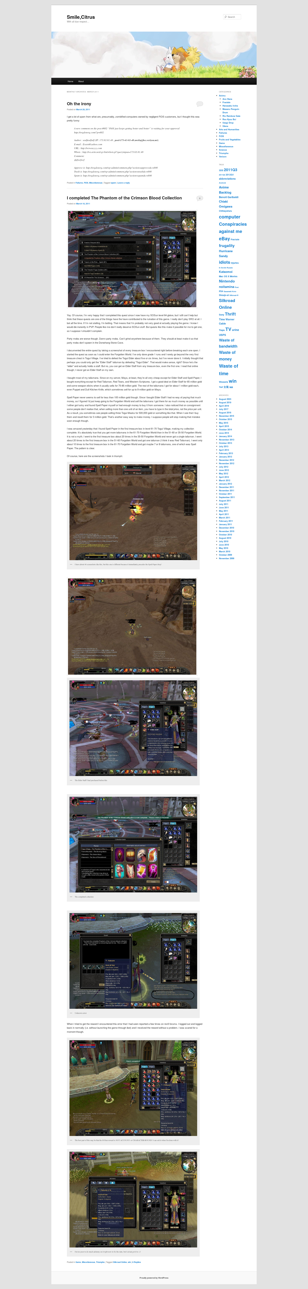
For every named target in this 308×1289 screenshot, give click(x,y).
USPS (222, 335)
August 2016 (225, 412)
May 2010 (223, 548)
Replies (136, 1262)
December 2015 (226, 415)
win (129, 1262)
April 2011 (224, 514)
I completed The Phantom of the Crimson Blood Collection (124, 198)
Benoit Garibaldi (228, 197)
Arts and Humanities (229, 129)
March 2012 (224, 480)
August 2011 (225, 500)
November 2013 (226, 439)
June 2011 (224, 507)
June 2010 (224, 544)
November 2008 (226, 558)
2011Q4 (222, 175)
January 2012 (225, 483)
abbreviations (227, 178)
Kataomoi (225, 271)
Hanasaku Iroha (230, 105)
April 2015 (224, 426)
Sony (221, 314)
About (81, 81)
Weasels (223, 381)
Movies (233, 276)
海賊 (231, 387)
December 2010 (226, 527)
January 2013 (225, 456)
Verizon (223, 156)
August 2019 (225, 402)
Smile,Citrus (81, 16)
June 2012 (224, 470)
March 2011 (224, 517)
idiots (224, 262)
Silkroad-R (234, 295)
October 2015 (225, 419)
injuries (235, 262)
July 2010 (223, 541)
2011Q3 (230, 169)
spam (113, 182)
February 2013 (226, 453)
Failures (79, 182)
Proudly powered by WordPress (154, 1277)
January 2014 (225, 436)
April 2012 (224, 476)
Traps (222, 330)
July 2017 (223, 409)
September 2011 (227, 497)
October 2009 (225, 554)
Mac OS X (224, 276)
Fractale (226, 102)
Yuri (221, 386)
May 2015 (223, 422)
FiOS (86, 182)
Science (223, 149)
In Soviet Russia (226, 267)
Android (222, 183)
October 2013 (225, 442)
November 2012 (226, 463)
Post (237, 287)
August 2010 (225, 537)
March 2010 (224, 551)
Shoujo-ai (224, 295)
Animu (222, 95)
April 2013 (224, 449)
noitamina (226, 286)
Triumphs (100, 1262)
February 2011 (226, 520)
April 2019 (224, 405)
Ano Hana (227, 98)
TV (228, 329)
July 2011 (223, 504)
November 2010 (226, 531)
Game (78, 1262)
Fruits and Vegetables (229, 139)
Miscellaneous (95, 182)
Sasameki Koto (230, 291)
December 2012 (226, 459)
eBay (224, 238)
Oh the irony (79, 104)
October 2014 (225, 429)
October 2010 (225, 534)
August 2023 (225, 399)
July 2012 (223, 466)
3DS (221, 170)
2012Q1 (230, 174)
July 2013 (223, 446)
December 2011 (226, 487)
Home (70, 81)
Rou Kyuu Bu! (229, 119)
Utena (225, 126)
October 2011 (225, 493)
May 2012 (223, 473)
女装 (226, 387)
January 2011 (225, 524)
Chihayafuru (225, 210)
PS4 (221, 291)
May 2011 (223, 510)
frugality (227, 245)
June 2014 (224, 432)
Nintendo (227, 281)
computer (229, 216)
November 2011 (226, 490)
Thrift (230, 314)
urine (235, 330)
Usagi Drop (228, 122)
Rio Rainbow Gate (231, 115)
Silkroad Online (120, 1262)
